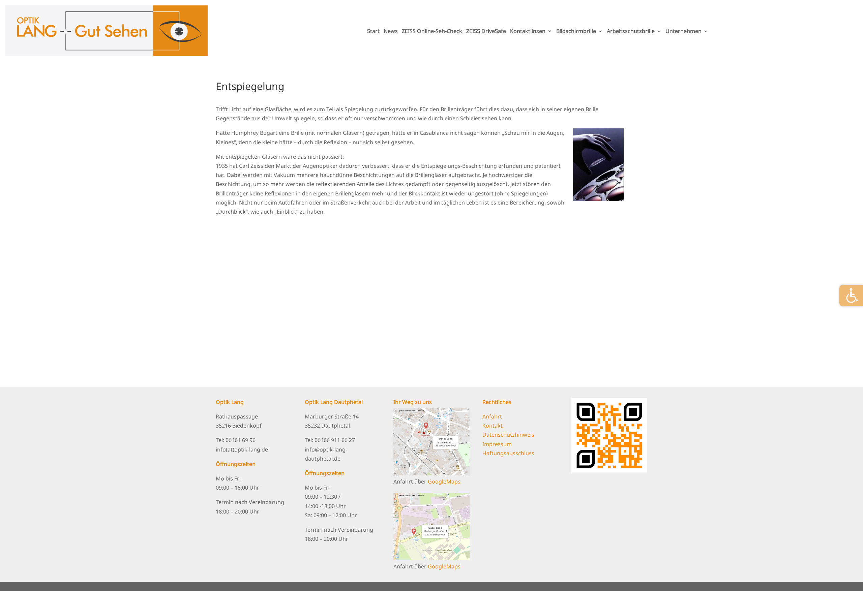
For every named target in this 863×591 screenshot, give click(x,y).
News (391, 31)
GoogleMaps (444, 481)
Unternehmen (683, 31)
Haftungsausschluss (508, 453)
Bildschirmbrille (576, 31)
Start (373, 31)
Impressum (497, 444)
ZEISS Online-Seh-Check (432, 31)
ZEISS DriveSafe (486, 31)
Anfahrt (492, 416)
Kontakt (492, 425)
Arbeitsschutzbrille (631, 31)
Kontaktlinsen (527, 31)
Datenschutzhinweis (508, 434)
